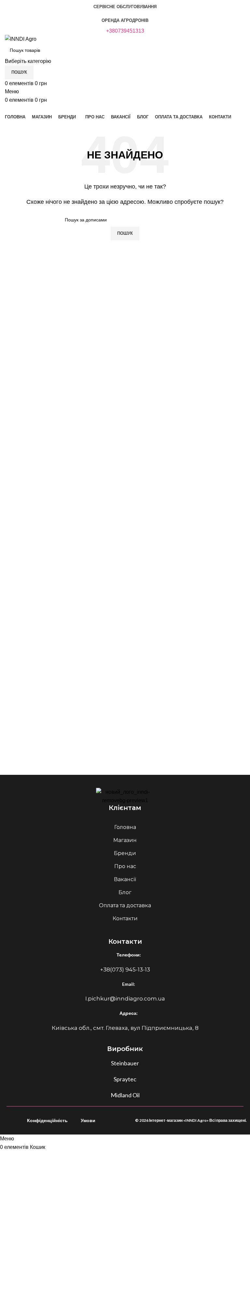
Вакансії (125, 879)
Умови (88, 1120)
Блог (125, 892)
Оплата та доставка (125, 905)
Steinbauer (125, 1063)
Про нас (125, 866)
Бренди (125, 853)
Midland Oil (125, 1095)
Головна (125, 827)
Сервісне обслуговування (125, 6)
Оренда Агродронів (125, 20)
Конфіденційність (47, 1120)
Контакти (125, 918)
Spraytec (125, 1079)
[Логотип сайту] (20, 38)
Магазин (125, 840)
